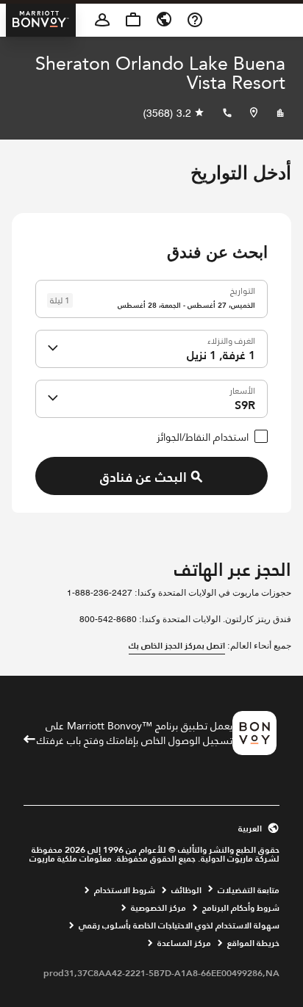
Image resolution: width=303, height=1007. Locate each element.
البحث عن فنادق (143, 477)
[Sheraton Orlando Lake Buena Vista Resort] (280, 113)
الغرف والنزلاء (231, 339)
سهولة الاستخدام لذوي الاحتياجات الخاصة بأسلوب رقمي (179, 925)
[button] (53, 349)
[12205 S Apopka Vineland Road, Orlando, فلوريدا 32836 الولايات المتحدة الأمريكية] (253, 113)
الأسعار (242, 389)
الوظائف (186, 890)
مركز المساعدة (184, 943)
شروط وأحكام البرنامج (240, 908)
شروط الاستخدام (124, 890)
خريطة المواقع (253, 943)
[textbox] (151, 299)
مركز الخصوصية (158, 908)
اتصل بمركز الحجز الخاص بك (177, 646)
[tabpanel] (151, 387)
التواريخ (242, 289)
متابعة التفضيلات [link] (248, 890)
